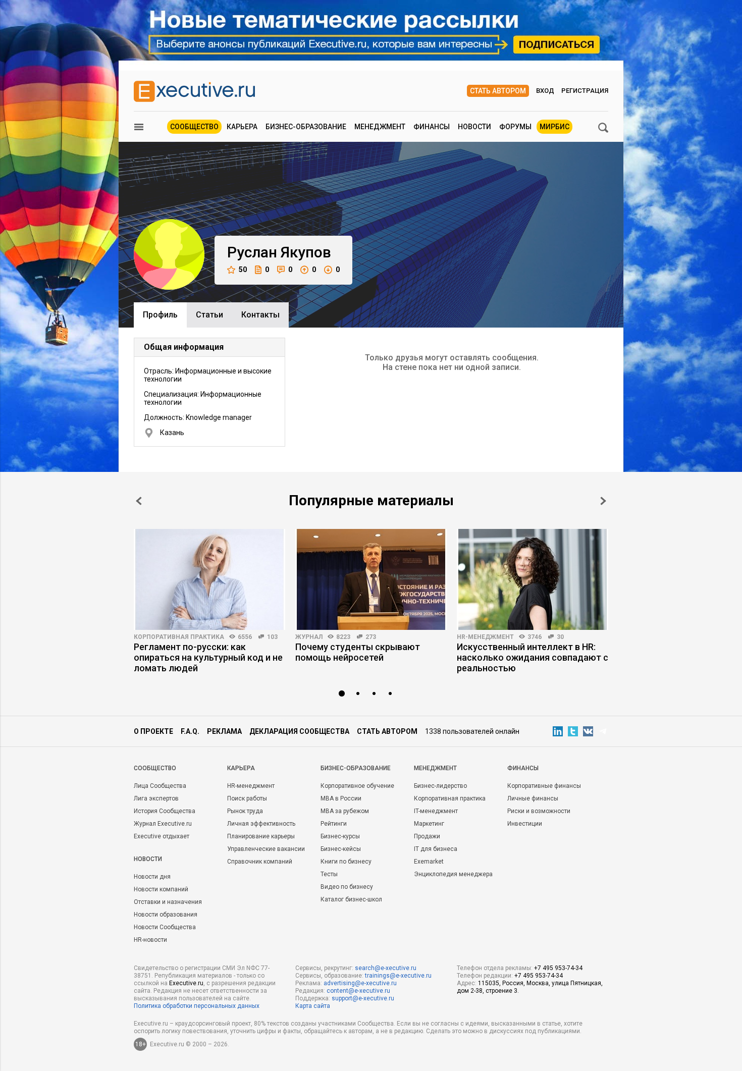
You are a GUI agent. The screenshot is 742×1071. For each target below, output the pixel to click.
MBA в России (341, 798)
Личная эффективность (261, 823)
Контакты (260, 314)
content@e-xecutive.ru (358, 990)
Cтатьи (209, 314)
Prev (139, 501)
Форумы (515, 127)
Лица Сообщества (160, 785)
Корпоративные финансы (544, 785)
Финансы (431, 127)
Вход (545, 90)
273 (370, 636)
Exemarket (429, 861)
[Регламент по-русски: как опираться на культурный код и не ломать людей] (209, 579)
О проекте (153, 731)
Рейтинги (334, 823)
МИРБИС (554, 127)
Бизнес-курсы (340, 836)
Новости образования (165, 914)
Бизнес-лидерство (440, 785)
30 (560, 636)
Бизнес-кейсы (341, 848)
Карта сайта (312, 1005)
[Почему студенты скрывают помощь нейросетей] (371, 579)
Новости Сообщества (165, 927)
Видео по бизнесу (347, 886)
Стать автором (498, 91)
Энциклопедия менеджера (453, 874)
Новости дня (152, 876)
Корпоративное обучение (357, 785)
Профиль (160, 314)
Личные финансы (532, 798)
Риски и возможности (538, 811)
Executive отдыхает (161, 836)
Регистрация (584, 90)
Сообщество (194, 127)
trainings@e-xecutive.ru (398, 975)
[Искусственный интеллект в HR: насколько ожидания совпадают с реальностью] (532, 579)
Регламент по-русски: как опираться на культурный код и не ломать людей (208, 657)
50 (243, 269)
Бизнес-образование (306, 127)
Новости (474, 127)
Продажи (427, 836)
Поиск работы (247, 798)
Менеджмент (379, 127)
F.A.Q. (190, 731)
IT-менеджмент (436, 811)
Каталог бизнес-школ (351, 899)
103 (272, 636)
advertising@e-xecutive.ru (360, 983)
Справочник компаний (259, 861)
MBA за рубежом (345, 811)
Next (603, 501)
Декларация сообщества (299, 731)
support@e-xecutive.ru (363, 998)
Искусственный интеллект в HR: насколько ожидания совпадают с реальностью (532, 657)
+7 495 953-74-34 (558, 968)
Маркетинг (429, 823)
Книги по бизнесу (346, 861)
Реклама (224, 731)
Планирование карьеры (261, 836)
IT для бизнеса (435, 848)
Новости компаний (161, 889)
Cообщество (155, 768)
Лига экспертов (156, 798)
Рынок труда (245, 811)
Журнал (309, 636)
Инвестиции (524, 823)
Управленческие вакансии (266, 848)
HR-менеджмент (485, 636)
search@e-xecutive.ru (385, 968)
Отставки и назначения (168, 901)
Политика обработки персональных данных (196, 1005)
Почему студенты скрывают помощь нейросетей (357, 652)
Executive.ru (186, 983)
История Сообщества (164, 811)
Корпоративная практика (179, 636)
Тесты (329, 874)
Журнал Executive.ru (163, 823)
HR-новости (150, 939)
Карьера (242, 127)
